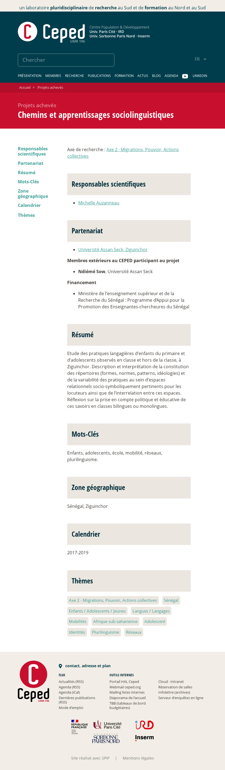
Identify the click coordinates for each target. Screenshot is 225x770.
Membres (53, 75)
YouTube (185, 76)
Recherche (74, 75)
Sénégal (171, 600)
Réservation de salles (175, 687)
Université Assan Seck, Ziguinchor (113, 249)
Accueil (24, 87)
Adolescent (154, 621)
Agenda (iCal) (69, 692)
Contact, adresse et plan (87, 665)
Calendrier (29, 205)
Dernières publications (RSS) (77, 700)
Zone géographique (33, 193)
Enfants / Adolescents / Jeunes (97, 611)
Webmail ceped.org (125, 687)
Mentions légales (138, 758)
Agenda (171, 75)
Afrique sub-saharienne (115, 621)
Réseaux (134, 632)
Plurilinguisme (105, 632)
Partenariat (30, 163)
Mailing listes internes (127, 692)
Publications (99, 75)
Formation (124, 75)
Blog (156, 75)
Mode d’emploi (71, 707)
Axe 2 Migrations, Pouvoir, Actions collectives (113, 600)
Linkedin (200, 75)
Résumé (26, 173)
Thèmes (26, 215)
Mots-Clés (28, 182)
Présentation (29, 75)
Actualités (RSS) (71, 681)
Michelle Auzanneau (98, 203)
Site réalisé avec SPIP (90, 758)
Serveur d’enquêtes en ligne (180, 697)
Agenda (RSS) (69, 687)
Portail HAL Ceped (124, 681)
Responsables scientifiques (33, 151)
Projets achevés (50, 87)
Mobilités (77, 621)
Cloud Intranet (171, 681)
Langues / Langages (151, 611)
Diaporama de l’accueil (127, 697)
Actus (142, 75)
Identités (77, 632)
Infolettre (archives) (174, 692)
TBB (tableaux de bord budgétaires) (127, 705)
